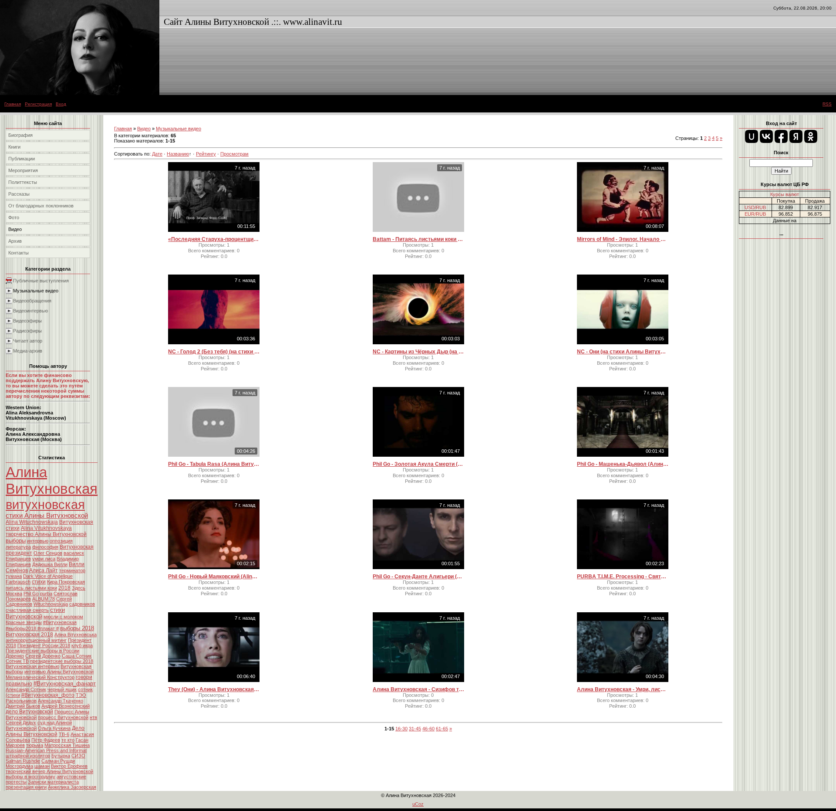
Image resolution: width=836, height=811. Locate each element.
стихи (39, 582)
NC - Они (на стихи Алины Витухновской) (622, 352)
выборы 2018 (77, 628)
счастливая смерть (27, 610)
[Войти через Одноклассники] (810, 136)
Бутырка (60, 755)
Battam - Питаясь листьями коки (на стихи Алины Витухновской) (418, 239)
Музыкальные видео (35, 290)
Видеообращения (32, 300)
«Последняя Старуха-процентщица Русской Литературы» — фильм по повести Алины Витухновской (214, 239)
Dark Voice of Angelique (48, 576)
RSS (827, 104)
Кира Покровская (66, 581)
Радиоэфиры (27, 330)
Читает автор (27, 340)
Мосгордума (19, 766)
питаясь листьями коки (31, 587)
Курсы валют (784, 194)
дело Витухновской (29, 712)
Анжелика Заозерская (72, 787)
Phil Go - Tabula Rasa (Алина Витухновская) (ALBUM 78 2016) (214, 464)
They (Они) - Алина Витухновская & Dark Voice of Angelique (214, 689)
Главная (12, 104)
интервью (37, 540)
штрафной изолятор (28, 755)
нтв (93, 717)
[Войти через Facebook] (781, 136)
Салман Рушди (58, 760)
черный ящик (62, 689)
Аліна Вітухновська (75, 634)
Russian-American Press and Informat (46, 750)
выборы (16, 540)
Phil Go (31, 593)
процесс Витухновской (63, 717)
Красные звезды (24, 622)
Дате (157, 153)
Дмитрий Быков (23, 706)
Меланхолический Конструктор (40, 677)
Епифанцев (18, 558)
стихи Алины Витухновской (47, 515)
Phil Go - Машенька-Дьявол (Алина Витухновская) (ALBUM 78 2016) (622, 464)
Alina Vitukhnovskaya (46, 528)
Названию (178, 153)
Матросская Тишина (67, 745)
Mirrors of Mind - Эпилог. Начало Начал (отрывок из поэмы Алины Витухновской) (622, 239)
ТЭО (81, 695)
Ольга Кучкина (54, 728)
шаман (42, 766)
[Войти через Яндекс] (795, 136)
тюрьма (34, 745)
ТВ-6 (64, 734)
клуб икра (82, 645)
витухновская (45, 504)
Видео (144, 128)
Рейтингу (206, 153)
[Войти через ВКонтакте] (766, 136)
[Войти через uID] (751, 136)
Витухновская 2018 (29, 634)
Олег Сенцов (48, 553)
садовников (82, 604)
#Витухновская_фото (47, 695)
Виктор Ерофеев (69, 766)
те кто (67, 740)
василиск (74, 553)
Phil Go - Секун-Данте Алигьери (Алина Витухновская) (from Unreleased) (418, 576)
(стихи (13, 695)
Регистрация (38, 104)
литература (18, 547)
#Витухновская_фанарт (65, 683)
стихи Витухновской (35, 613)
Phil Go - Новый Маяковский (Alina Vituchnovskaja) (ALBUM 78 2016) (214, 576)
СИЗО (78, 755)
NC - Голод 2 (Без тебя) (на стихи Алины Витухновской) (214, 352)
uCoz (418, 804)
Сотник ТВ (17, 661)
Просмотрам (234, 153)
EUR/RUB (755, 214)
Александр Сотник (26, 689)
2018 (64, 588)
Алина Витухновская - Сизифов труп (418, 689)
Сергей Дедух (21, 722)
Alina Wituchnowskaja (32, 522)
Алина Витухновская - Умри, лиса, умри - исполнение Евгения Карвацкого (622, 689)
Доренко (15, 655)
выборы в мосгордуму (30, 776)
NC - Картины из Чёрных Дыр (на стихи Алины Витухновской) (418, 352)
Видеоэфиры (27, 320)
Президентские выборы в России (42, 650)
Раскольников (21, 700)
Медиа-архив (27, 350)
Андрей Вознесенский (65, 706)
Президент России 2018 (43, 645)
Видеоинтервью (30, 310)
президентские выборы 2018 (61, 661)
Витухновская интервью (32, 666)
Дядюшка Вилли (49, 564)
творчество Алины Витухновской (46, 534)
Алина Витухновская (52, 480)
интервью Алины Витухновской (59, 671)
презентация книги (26, 787)
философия (45, 547)
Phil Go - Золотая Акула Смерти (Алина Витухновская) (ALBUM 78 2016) (418, 464)
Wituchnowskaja (51, 604)
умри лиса (43, 558)
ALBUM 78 (43, 598)
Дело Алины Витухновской (45, 731)
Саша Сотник (76, 655)
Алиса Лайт (43, 570)
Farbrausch (18, 581)
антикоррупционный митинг (36, 640)
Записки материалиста (53, 781)
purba (46, 593)
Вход (61, 104)
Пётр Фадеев (45, 740)
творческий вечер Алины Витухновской (49, 771)
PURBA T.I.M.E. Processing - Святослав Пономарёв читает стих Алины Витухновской (622, 576)
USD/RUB (755, 207)
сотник (85, 689)
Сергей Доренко (43, 655)
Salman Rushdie (23, 760)
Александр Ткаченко (60, 700)
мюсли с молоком (63, 616)
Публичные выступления (41, 280)
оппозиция (61, 540)
